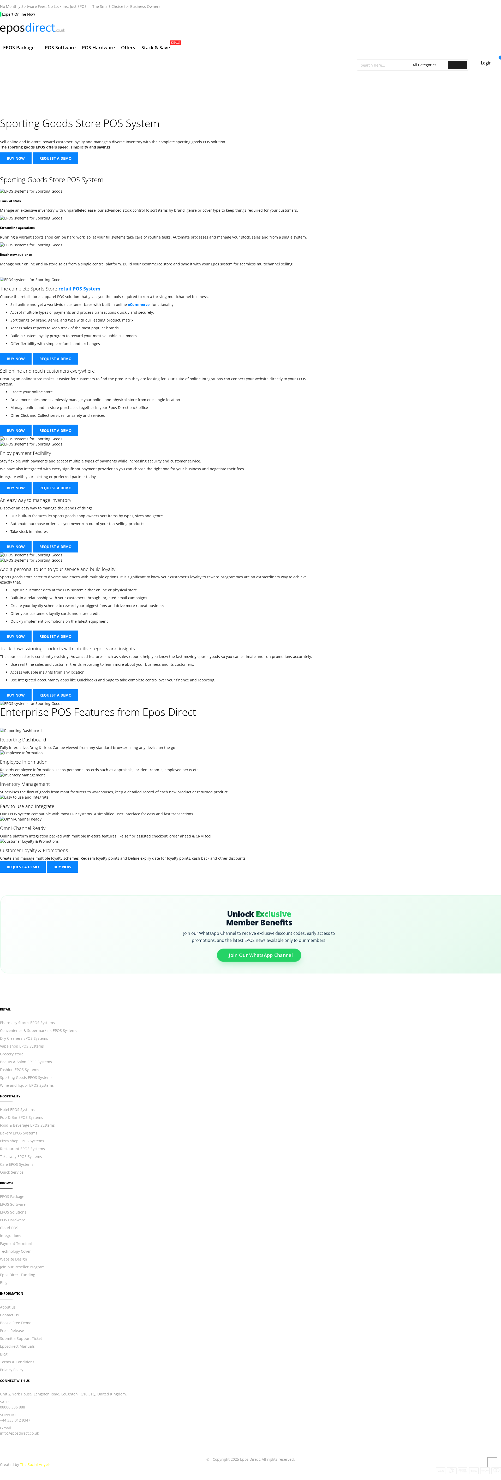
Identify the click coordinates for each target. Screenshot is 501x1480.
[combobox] (385, 65)
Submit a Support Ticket (21, 1338)
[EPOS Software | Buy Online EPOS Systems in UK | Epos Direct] (250, 28)
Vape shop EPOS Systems (22, 1046)
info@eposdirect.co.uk (19, 1433)
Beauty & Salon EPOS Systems (26, 1061)
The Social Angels (35, 1464)
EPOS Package (12, 1196)
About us (8, 1307)
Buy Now (16, 158)
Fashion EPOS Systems (19, 1069)
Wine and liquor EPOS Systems (27, 1085)
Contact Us (9, 1314)
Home (201, 87)
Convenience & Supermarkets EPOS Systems (38, 1030)
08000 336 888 (12, 1407)
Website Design (13, 1259)
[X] (12, 1449)
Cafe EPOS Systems (16, 1164)
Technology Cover (15, 1251)
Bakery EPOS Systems (18, 1133)
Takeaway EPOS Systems (21, 1156)
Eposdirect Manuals (17, 1346)
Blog (4, 1282)
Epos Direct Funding (17, 1274)
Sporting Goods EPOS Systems (26, 1077)
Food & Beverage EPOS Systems (27, 1125)
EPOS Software (13, 1204)
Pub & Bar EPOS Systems (21, 1117)
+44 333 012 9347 (15, 1420)
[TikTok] (28, 1449)
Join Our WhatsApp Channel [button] (261, 955)
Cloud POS (9, 1227)
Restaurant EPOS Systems (22, 1148)
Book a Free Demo (15, 1322)
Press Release (12, 1330)
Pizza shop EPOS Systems (22, 1140)
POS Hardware (12, 1219)
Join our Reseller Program (22, 1266)
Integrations (10, 1235)
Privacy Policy (11, 1369)
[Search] (457, 65)
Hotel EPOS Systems (17, 1109)
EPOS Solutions (13, 1212)
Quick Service (11, 1172)
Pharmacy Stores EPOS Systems (27, 1022)
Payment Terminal (16, 1243)
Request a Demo (55, 158)
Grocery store (11, 1053)
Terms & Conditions (17, 1361)
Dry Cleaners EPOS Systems (24, 1038)
